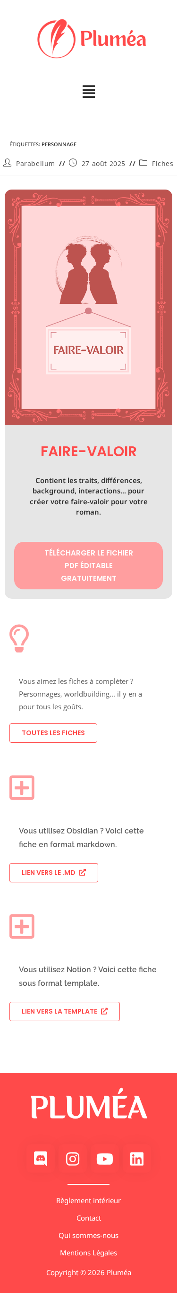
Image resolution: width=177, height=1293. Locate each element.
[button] (88, 92)
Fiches (163, 163)
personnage (59, 144)
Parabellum (35, 163)
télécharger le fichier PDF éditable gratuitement (88, 565)
